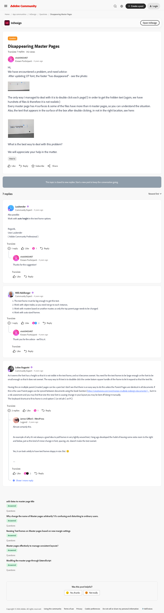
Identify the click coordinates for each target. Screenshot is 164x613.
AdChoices (148, 609)
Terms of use (69, 609)
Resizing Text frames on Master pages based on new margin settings (38, 531)
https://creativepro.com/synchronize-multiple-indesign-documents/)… (118, 390)
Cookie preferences (92, 609)
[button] (6, 7)
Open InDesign (150, 22)
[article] (81, 228)
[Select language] (121, 6)
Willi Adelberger (22, 292)
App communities (19, 14)
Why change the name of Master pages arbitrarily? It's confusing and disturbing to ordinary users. (52, 516)
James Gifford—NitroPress (32, 418)
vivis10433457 (21, 57)
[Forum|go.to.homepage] (23, 6)
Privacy (79, 609)
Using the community (52, 609)
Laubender (20, 206)
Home (7, 14)
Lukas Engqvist (22, 367)
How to (12, 158)
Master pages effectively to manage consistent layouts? (32, 545)
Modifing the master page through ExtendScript (28, 560)
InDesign (32, 14)
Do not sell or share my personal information (121, 609)
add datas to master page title (20, 501)
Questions (43, 14)
